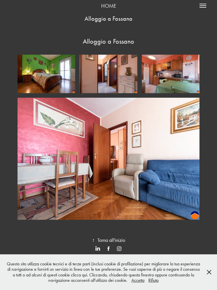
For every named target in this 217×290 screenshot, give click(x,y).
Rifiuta (153, 280)
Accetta (137, 280)
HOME (108, 6)
